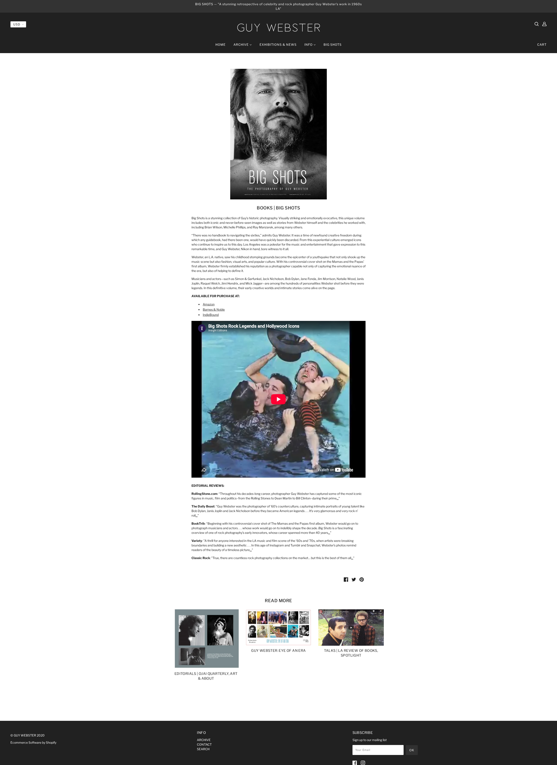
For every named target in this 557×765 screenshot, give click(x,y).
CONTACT (204, 744)
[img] (536, 24)
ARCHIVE (204, 740)
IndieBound (211, 315)
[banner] (278, 27)
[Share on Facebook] (346, 579)
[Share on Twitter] (354, 579)
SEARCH (203, 749)
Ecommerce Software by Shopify (33, 742)
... (338, 498)
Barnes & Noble (214, 309)
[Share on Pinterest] (362, 579)
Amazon (209, 304)
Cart (542, 44)
